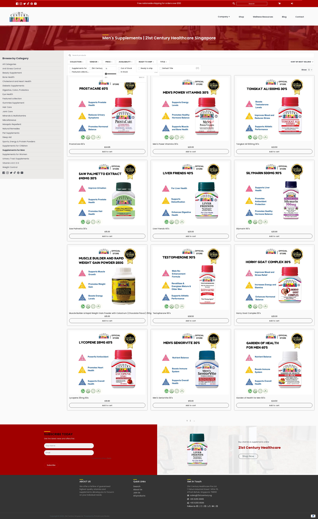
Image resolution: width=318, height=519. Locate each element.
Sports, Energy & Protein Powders (18, 141)
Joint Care (7, 111)
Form (109, 458)
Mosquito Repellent (11, 124)
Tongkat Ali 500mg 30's (247, 144)
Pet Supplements (10, 133)
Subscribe (51, 465)
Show (304, 70)
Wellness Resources (263, 16)
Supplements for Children (15, 145)
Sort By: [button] (301, 62)
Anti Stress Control (11, 68)
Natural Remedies (11, 128)
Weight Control (9, 167)
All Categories (9, 64)
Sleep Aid (6, 137)
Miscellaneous (9, 120)
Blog (284, 16)
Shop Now (248, 456)
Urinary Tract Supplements (15, 158)
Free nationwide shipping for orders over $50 (159, 3)
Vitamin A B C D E (10, 163)
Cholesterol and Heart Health (16, 81)
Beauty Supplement (12, 72)
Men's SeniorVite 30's (163, 398)
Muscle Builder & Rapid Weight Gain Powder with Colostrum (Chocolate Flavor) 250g (110, 313)
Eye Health (7, 94)
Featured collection (12, 98)
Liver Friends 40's (161, 228)
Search (136, 486)
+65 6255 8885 (197, 499)
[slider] (106, 73)
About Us (137, 489)
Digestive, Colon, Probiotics (15, 90)
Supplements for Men (13, 150)
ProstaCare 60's (77, 144)
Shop (241, 16)
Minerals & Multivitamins (14, 115)
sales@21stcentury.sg (201, 495)
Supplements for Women (14, 154)
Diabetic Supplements (13, 85)
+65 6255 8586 (197, 503)
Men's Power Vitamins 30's (165, 144)
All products (139, 495)
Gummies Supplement (13, 102)
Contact (299, 16)
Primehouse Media (101, 516)
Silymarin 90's (243, 228)
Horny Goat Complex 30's (248, 313)
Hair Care (7, 107)
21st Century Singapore (74, 516)
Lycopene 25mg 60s (79, 398)
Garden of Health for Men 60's (250, 398)
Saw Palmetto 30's (78, 228)
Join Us (136, 492)
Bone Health (8, 77)
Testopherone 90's (162, 313)
